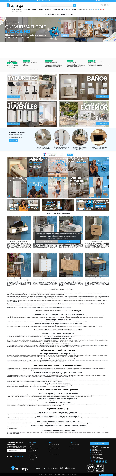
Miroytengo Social (33, 457)
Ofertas (102, 9)
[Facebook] (97, 461)
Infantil (41, 9)
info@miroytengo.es (97, 452)
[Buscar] (74, 5)
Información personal (74, 444)
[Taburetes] (32, 86)
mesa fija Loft (59, 147)
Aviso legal (51, 446)
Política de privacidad (53, 448)
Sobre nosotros (32, 452)
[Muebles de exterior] (84, 113)
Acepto (69, 241)
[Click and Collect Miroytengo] (23, 205)
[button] (34, 139)
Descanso (48, 9)
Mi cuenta (72, 442)
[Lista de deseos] (105, 5)
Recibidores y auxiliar (84, 9)
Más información (52, 238)
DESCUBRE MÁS (13, 140)
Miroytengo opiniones (33, 453)
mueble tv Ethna (77, 147)
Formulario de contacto (97, 454)
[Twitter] (106, 461)
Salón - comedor (16, 9)
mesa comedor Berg (96, 148)
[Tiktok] (94, 461)
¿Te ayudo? (104, 475)
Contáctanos (31, 444)
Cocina (74, 9)
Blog (30, 446)
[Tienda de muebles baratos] (15, 5)
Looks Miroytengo (17, 11)
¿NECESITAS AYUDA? (99, 443)
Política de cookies (53, 450)
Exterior (95, 9)
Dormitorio (27, 9)
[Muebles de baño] (84, 86)
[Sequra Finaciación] (58, 205)
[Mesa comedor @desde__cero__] (61, 137)
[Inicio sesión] (102, 5)
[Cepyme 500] (91, 468)
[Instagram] (91, 461)
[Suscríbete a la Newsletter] (92, 205)
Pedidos (71, 446)
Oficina (68, 9)
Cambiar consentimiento (54, 453)
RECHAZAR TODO (47, 241)
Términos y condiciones (54, 444)
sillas (64, 147)
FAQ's (50, 452)
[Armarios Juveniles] (32, 113)
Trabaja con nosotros (33, 448)
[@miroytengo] (44, 154)
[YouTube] (100, 461)
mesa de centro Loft (101, 149)
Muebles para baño (58, 9)
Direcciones (72, 448)
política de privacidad (19, 456)
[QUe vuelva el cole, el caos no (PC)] (58, 29)
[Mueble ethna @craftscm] (80, 137)
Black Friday (31, 459)
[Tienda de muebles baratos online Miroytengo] (19, 468)
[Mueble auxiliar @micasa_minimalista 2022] (43, 137)
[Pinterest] (103, 461)
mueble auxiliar (45, 147)
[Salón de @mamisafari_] (99, 137)
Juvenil (34, 9)
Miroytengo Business (33, 455)
